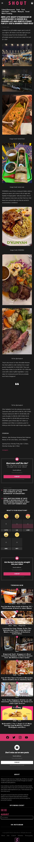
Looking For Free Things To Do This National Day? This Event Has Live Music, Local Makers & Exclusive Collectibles (17, 631)
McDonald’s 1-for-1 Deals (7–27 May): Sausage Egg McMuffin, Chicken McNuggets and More (17, 725)
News (18, 603)
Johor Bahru (11, 603)
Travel (24, 603)
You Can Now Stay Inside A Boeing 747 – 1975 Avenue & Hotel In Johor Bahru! (17, 607)
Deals (14, 675)
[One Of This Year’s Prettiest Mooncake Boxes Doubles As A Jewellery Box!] (17, 667)
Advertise (20, 835)
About (3, 835)
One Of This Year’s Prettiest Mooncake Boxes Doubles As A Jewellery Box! (17, 678)
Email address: (17, 470)
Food (19, 675)
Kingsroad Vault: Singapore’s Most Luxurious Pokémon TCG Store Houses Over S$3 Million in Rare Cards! (17, 655)
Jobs (8, 835)
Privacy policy (29, 835)
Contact (13, 835)
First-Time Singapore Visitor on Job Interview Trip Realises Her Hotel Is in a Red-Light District (17, 701)
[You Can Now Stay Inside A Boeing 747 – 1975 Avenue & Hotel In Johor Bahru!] (17, 596)
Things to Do (21, 625)
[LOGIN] (32, 3)
